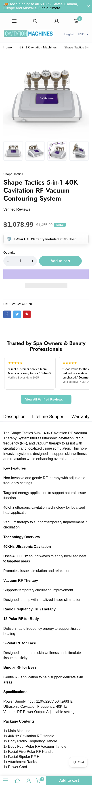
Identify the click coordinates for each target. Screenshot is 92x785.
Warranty (80, 416)
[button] (46, 274)
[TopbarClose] (88, 6)
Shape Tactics (13, 174)
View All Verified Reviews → (46, 399)
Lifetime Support (48, 416)
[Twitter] (17, 314)
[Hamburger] (14, 21)
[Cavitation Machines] (28, 34)
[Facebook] (7, 314)
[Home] (17, 780)
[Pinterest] (27, 314)
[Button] (35, 21)
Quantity (9, 252)
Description (14, 416)
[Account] (56, 21)
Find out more (49, 8)
